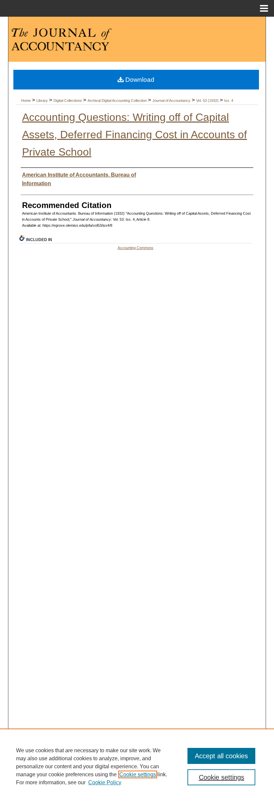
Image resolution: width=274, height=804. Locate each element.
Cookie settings (137, 774)
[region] (137, 766)
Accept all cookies (221, 756)
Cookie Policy (104, 782)
